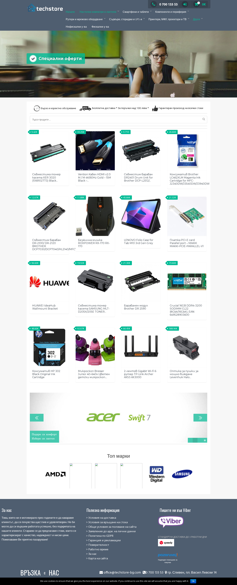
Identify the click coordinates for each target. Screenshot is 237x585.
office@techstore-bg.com (122, 572)
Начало (70, 12)
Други (196, 19)
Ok (193, 581)
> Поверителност (94, 545)
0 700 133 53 (168, 4)
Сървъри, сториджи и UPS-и (125, 19)
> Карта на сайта (93, 558)
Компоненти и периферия (170, 12)
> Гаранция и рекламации (100, 540)
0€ (202, 4)
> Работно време (93, 549)
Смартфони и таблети (136, 12)
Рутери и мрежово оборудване (84, 19)
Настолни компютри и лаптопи (98, 12)
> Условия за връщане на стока (103, 522)
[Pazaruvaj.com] (168, 556)
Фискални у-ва (100, 27)
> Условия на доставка (97, 517)
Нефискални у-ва (76, 27)
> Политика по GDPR (96, 536)
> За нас (88, 554)
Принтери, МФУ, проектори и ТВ (167, 19)
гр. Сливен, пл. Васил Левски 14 (192, 572)
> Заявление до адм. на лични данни (107, 531)
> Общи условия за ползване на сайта (107, 527)
